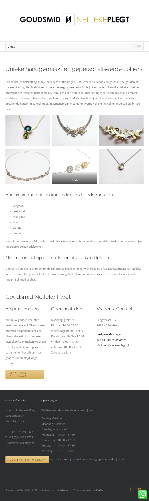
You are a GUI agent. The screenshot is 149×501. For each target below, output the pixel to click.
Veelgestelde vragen (109, 334)
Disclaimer (63, 489)
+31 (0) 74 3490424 (114, 340)
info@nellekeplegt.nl (116, 345)
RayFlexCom (99, 489)
